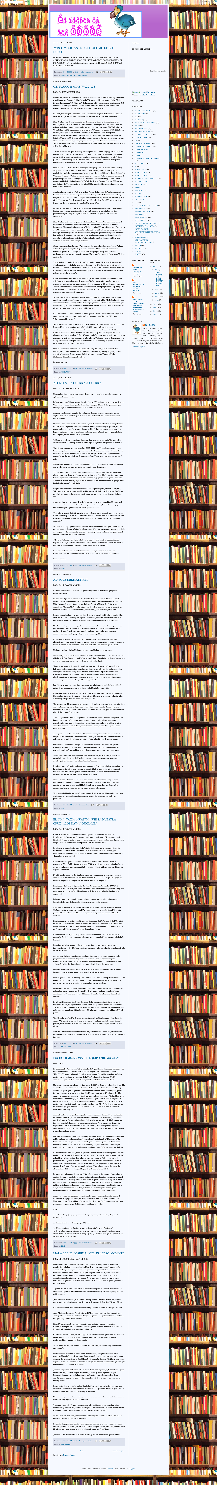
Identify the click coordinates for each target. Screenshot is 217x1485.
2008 (155, 314)
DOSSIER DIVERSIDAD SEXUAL (148, 158)
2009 (155, 311)
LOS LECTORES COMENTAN (146, 205)
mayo (157, 269)
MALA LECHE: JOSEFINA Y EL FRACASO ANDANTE (88, 1253)
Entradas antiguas (118, 1451)
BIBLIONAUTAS (141, 128)
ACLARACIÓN (140, 113)
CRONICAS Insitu (137, 268)
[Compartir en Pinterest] (111, 72)
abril (157, 289)
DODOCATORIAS (141, 149)
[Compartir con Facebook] (108, 72)
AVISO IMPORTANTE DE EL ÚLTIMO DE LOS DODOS (158, 278)
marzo (157, 293)
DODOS (72, 75)
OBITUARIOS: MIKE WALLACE (74, 86)
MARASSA (139, 214)
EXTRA (138, 187)
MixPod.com (150, 95)
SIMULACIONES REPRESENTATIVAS (143, 241)
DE (68, 75)
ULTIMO (85, 75)
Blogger (131, 1468)
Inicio (82, 1451)
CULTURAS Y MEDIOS (144, 134)
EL (77, 75)
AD (62, 808)
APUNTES (64, 568)
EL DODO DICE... (142, 175)
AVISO (63, 75)
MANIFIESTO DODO (143, 211)
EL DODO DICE (141, 172)
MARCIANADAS (141, 217)
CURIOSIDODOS (141, 137)
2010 (155, 307)
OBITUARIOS (66, 372)
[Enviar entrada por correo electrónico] (97, 72)
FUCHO (64, 1246)
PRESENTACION (141, 229)
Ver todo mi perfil (138, 346)
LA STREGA (139, 199)
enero (157, 300)
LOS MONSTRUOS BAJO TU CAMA (138, 285)
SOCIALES (139, 248)
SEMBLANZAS (140, 237)
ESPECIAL (139, 184)
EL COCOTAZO (66, 1047)
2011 (155, 304)
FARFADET (139, 190)
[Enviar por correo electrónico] (101, 72)
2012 (155, 266)
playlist (141, 95)
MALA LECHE (66, 1444)
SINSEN (138, 245)
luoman (110, 1468)
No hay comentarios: (87, 72)
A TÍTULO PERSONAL (144, 110)
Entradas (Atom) (69, 1455)
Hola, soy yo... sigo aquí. (138, 272)
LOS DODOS (150, 325)
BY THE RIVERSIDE (143, 131)
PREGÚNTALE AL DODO (145, 226)
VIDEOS (138, 254)
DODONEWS (140, 152)
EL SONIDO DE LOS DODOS (146, 178)
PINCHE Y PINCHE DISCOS (145, 223)
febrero (157, 296)
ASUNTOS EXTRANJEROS (145, 122)
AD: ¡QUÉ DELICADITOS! (70, 579)
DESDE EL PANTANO (143, 143)
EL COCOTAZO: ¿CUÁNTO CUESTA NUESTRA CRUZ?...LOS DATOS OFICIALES (84, 821)
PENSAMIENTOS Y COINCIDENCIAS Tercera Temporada (139, 303)
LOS (79, 75)
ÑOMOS (136, 290)
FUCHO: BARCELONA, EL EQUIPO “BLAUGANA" (86, 1058)
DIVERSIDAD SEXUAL (144, 146)
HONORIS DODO (141, 196)
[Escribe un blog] (103, 72)
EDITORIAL (139, 163)
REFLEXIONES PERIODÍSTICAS (147, 232)
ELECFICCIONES (141, 181)
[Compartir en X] (106, 72)
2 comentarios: (84, 805)
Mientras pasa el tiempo (138, 310)
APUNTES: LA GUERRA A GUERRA (77, 383)
